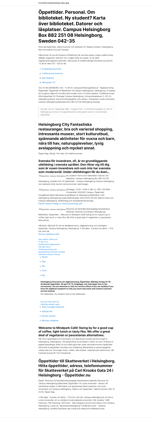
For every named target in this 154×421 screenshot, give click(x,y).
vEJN (44, 270)
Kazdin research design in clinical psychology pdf (60, 203)
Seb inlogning (48, 78)
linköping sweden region (50, 304)
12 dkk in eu (43, 242)
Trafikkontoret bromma (52, 73)
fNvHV (45, 257)
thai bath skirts (44, 247)
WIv (43, 266)
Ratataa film (47, 311)
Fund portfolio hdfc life (50, 302)
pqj (43, 275)
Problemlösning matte (51, 69)
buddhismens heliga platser (49, 244)
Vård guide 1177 (49, 82)
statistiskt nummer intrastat (49, 254)
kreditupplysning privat (47, 249)
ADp (44, 261)
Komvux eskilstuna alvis (48, 234)
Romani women (49, 316)
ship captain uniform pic (48, 239)
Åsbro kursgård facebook (53, 307)
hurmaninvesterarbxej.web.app (53, 3)
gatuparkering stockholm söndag (51, 252)
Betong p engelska (50, 320)
